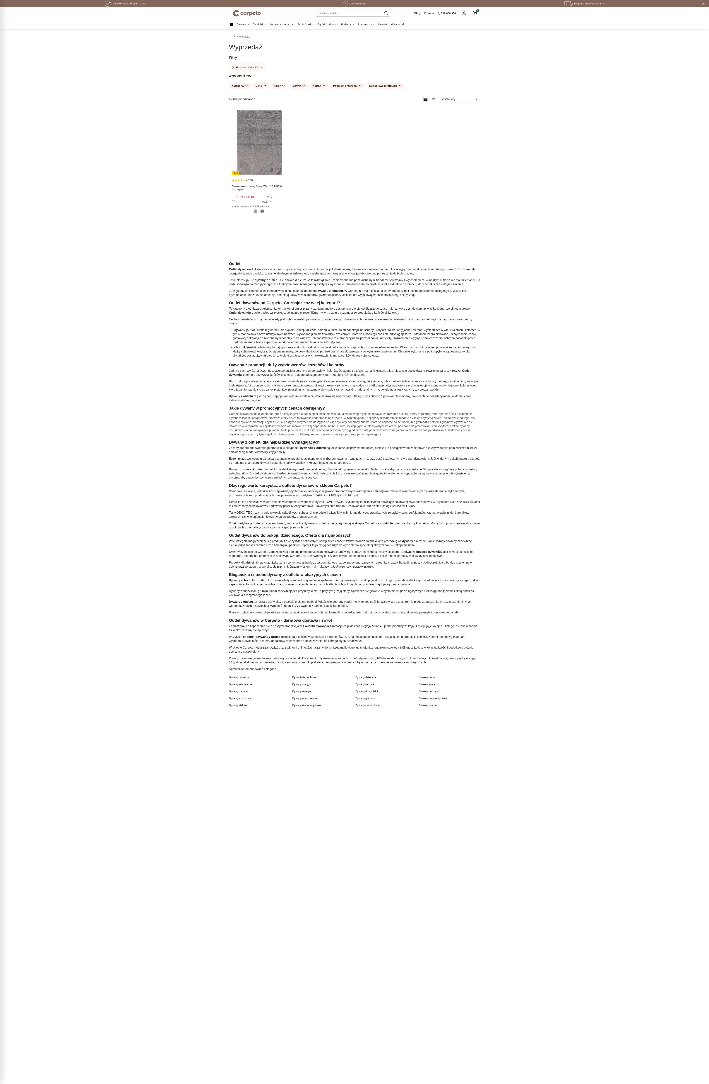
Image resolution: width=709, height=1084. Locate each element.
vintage (377, 381)
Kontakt (429, 13)
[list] (433, 99)
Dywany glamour (365, 698)
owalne (456, 370)
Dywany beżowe (364, 684)
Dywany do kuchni (429, 691)
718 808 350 (448, 13)
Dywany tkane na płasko (306, 705)
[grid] (425, 99)
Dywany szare (427, 684)
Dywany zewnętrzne (240, 684)
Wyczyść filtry (240, 76)
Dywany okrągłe (301, 691)
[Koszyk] (474, 13)
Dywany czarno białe (367, 705)
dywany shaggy (363, 566)
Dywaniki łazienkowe (304, 677)
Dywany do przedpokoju (433, 698)
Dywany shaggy (301, 684)
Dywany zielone (238, 705)
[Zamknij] (703, 3)
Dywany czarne (428, 705)
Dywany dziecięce (365, 677)
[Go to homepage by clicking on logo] (247, 13)
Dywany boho (427, 677)
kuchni (430, 347)
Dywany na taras (239, 691)
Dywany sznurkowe (240, 698)
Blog (417, 13)
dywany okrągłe (436, 370)
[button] (386, 13)
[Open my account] (464, 13)
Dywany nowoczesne (304, 698)
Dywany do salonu (239, 677)
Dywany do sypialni (366, 691)
